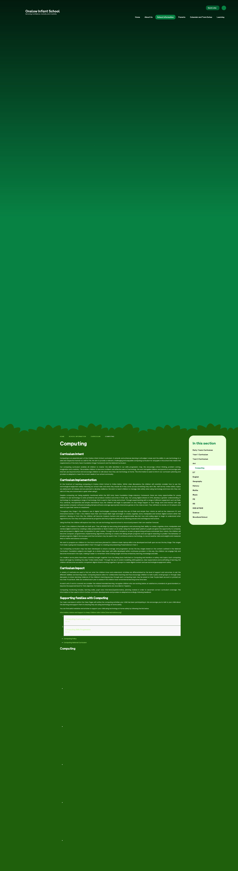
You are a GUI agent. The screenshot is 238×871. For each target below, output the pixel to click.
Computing (109, 436)
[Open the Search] (224, 8)
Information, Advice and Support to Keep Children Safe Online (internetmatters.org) (91, 612)
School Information (77, 436)
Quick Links (212, 8)
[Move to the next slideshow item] (227, 420)
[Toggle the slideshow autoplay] (232, 420)
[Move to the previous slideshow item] (222, 420)
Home (62, 436)
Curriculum (95, 436)
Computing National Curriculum (75, 642)
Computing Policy (70, 639)
